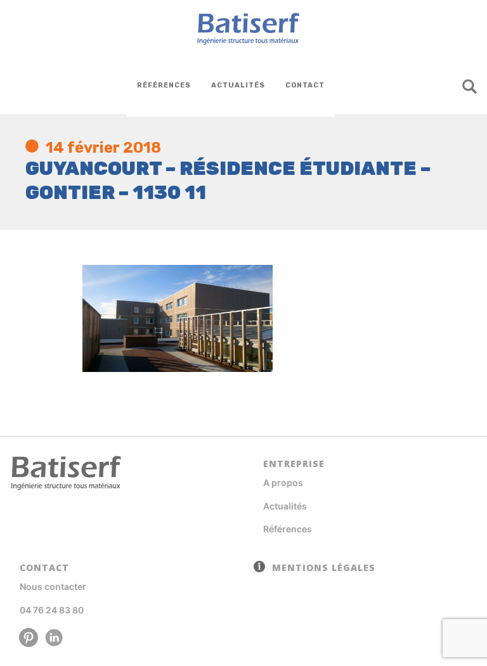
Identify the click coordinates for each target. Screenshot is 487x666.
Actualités (285, 506)
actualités (238, 85)
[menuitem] (164, 85)
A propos (283, 482)
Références (287, 528)
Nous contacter (53, 586)
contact (305, 85)
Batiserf (243, 28)
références (164, 85)
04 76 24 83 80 (52, 610)
